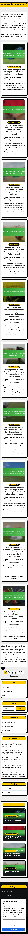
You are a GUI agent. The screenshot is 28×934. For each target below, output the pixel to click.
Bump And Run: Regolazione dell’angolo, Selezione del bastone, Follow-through (14, 71)
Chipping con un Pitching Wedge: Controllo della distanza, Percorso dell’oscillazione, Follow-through (14, 129)
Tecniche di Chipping (14, 66)
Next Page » (14, 676)
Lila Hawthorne (10, 77)
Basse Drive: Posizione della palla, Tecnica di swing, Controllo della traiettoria (14, 190)
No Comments (15, 80)
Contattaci (5, 687)
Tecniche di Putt (14, 484)
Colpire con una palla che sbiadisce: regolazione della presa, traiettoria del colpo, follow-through (14, 490)
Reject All (13, 925)
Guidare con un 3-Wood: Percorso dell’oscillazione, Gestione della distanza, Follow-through (14, 250)
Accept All (14, 929)
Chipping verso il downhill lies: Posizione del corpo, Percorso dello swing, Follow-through (14, 372)
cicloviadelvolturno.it (13, 4)
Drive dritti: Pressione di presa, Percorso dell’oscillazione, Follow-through (14, 615)
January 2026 (6, 793)
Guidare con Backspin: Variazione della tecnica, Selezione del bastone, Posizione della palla (14, 430)
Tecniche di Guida (14, 184)
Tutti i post (5, 695)
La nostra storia (7, 691)
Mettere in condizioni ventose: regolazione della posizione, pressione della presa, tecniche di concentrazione (14, 551)
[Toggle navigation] (2, 4)
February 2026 (6, 789)
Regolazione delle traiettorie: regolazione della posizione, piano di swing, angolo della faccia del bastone (14, 311)
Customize (14, 921)
